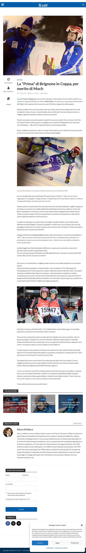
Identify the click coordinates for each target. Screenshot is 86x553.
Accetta (40, 543)
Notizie (19, 80)
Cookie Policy (50, 548)
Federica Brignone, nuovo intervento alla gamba (70, 403)
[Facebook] (8, 523)
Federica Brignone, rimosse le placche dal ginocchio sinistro (43, 403)
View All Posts (77, 423)
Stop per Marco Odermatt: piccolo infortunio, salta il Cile (15, 403)
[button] (82, 525)
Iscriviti (21, 509)
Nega (57, 543)
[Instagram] (18, 523)
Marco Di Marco (8, 91)
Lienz (66, 99)
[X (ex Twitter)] (13, 523)
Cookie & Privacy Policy (61, 548)
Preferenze (75, 543)
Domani (19, 99)
